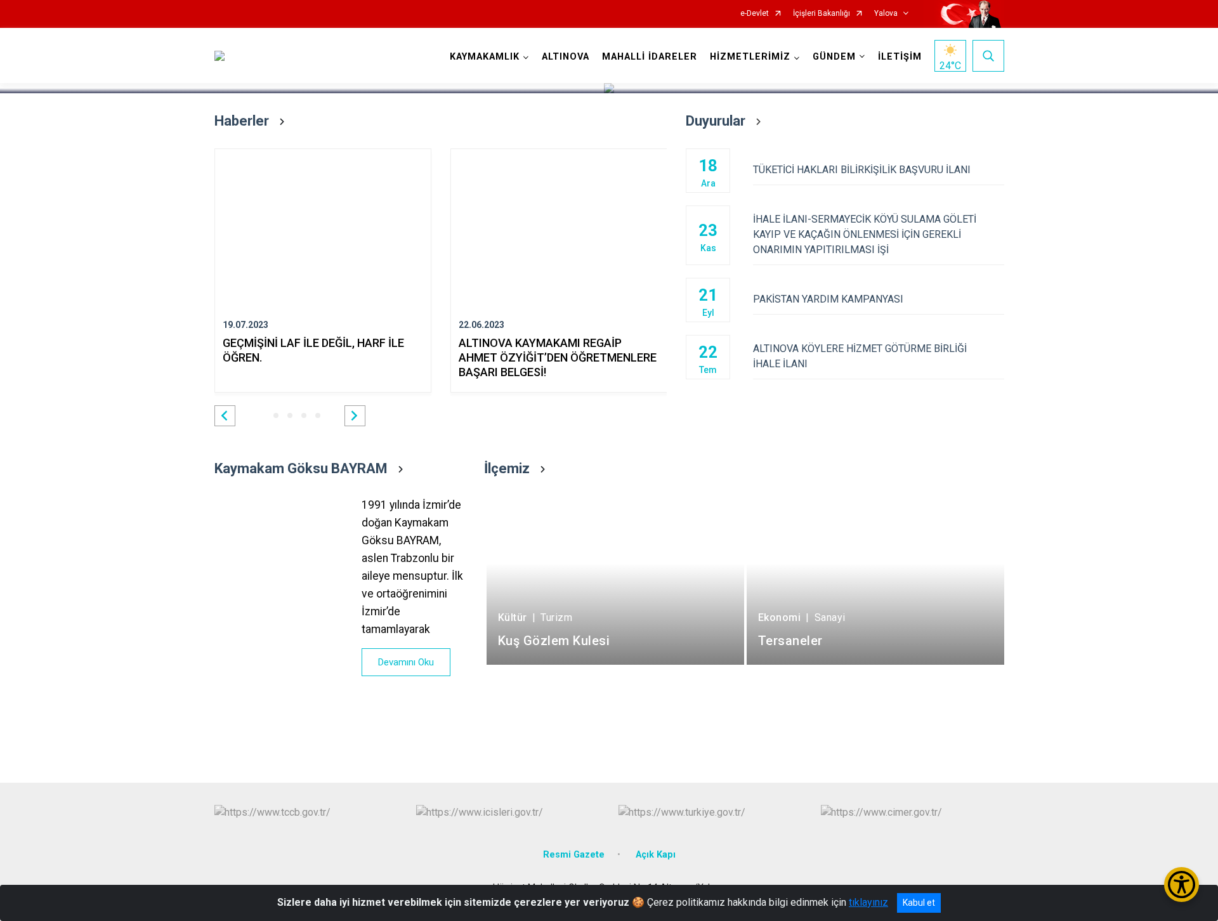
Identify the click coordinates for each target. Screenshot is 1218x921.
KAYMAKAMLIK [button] (485, 56)
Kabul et (919, 903)
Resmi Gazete (574, 854)
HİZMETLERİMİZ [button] (750, 56)
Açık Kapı (656, 854)
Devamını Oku (406, 662)
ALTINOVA (565, 56)
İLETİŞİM (900, 56)
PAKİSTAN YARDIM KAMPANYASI (828, 299)
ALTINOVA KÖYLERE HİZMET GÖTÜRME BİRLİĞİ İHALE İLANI (860, 356)
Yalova (886, 14)
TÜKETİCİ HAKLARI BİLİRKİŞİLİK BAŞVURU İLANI (862, 170)
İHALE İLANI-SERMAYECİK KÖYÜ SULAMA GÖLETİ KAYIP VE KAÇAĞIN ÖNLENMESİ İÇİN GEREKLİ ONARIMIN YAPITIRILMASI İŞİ (864, 234)
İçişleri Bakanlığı (821, 14)
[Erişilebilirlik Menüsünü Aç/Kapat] (1181, 884)
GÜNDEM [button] (834, 56)
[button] (224, 415)
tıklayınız (868, 902)
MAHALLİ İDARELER (649, 56)
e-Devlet (754, 14)
